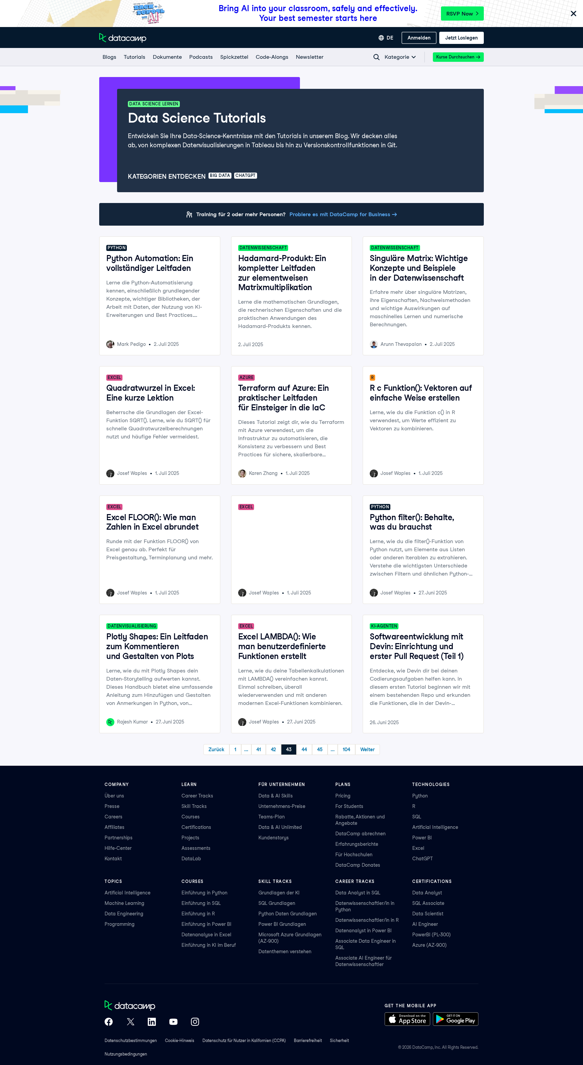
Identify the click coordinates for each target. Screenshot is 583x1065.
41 (258, 749)
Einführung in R (198, 913)
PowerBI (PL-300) (431, 934)
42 (273, 749)
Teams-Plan (271, 816)
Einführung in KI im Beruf (209, 945)
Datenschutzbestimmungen (131, 1040)
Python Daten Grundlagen (287, 913)
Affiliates (114, 827)
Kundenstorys (273, 837)
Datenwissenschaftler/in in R (367, 920)
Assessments (196, 848)
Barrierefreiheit (308, 1040)
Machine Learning (124, 903)
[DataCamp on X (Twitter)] (130, 1022)
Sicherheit (339, 1040)
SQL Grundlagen (276, 903)
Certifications (196, 827)
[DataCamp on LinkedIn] (152, 1022)
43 (289, 749)
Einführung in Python (204, 892)
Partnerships (119, 837)
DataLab (191, 858)
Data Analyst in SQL (357, 892)
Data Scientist (427, 913)
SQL (416, 816)
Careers (113, 816)
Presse (112, 806)
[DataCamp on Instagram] (195, 1022)
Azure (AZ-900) (429, 945)
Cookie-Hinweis (179, 1040)
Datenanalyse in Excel (206, 934)
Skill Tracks (194, 806)
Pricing (343, 795)
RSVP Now (459, 13)
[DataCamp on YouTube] (173, 1022)
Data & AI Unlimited (280, 827)
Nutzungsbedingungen (126, 1054)
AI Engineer (425, 924)
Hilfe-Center (118, 848)
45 (320, 749)
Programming (120, 924)
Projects (190, 837)
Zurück (216, 749)
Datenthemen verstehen (284, 951)
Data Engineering (124, 913)
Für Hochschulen (353, 854)
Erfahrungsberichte (356, 844)
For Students (349, 806)
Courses (191, 816)
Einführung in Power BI (206, 924)
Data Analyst (427, 892)
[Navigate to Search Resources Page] (376, 57)
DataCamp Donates (357, 865)
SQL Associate (428, 903)
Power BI (422, 837)
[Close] (573, 14)
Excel (418, 848)
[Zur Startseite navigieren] (122, 38)
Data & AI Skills (275, 795)
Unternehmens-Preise (281, 806)
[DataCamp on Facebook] (109, 1022)
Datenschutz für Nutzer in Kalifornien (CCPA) (244, 1040)
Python (420, 795)
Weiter (367, 749)
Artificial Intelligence (435, 827)
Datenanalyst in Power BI (363, 930)
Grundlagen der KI (279, 892)
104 (346, 749)
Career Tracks (197, 795)
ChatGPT (422, 858)
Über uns (114, 795)
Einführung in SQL (201, 903)
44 (304, 749)
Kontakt (113, 858)
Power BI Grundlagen (282, 924)
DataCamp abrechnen (360, 833)
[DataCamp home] (152, 1006)
